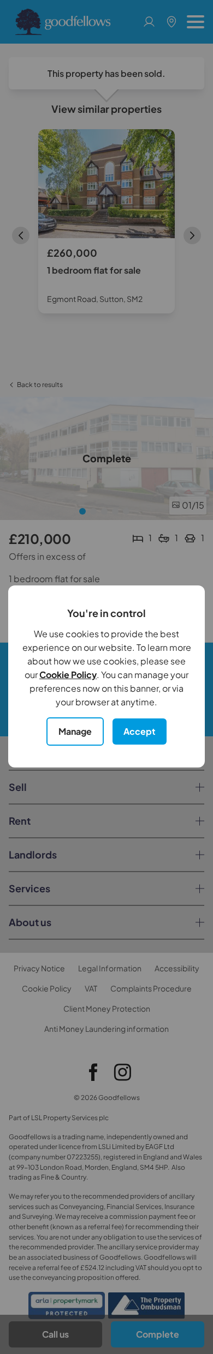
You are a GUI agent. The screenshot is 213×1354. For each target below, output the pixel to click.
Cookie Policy (68, 674)
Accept (139, 731)
